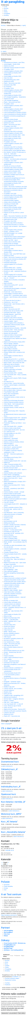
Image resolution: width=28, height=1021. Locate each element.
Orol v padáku (8, 659)
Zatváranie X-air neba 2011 (11, 662)
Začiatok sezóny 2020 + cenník (12, 173)
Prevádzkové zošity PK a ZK (11, 531)
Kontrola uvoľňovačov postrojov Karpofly (15, 711)
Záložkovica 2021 (9, 157)
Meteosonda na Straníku (10, 536)
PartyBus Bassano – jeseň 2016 (12, 314)
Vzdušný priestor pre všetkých (12, 604)
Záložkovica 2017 (8, 307)
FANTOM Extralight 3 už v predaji (13, 233)
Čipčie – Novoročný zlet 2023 (12, 124)
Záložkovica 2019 (9, 210)
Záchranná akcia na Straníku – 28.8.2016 (15, 328)
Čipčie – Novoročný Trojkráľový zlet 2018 (15, 257)
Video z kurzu (7, 376)
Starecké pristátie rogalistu (11, 200)
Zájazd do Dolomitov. (10, 326)
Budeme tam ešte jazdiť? (10, 333)
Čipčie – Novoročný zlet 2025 (12, 83)
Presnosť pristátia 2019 (10, 198)
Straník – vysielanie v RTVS (11, 231)
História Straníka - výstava (11, 405)
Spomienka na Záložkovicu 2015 (13, 388)
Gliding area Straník (9, 523)
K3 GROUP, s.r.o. (16, 976)
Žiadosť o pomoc (8, 436)
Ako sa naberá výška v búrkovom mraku (15, 390)
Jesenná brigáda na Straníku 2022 (13, 133)
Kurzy (6, 964)
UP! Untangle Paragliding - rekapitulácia (15, 97)
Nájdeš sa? (7, 462)
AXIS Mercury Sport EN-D (11, 645)
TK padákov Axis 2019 (10, 193)
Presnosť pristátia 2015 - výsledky (13, 373)
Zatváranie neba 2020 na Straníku (13, 167)
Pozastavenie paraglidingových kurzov (14, 178)
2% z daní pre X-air (11, 728)
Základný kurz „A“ (9, 769)
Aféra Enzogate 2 (8, 443)
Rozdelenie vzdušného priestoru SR (13, 638)
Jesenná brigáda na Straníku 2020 (13, 169)
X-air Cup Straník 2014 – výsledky (13, 426)
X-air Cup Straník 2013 (10, 500)
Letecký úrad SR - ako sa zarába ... (13, 688)
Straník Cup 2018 (8, 248)
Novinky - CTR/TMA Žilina (11, 619)
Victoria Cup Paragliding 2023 (12, 110)
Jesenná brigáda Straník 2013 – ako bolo (15, 461)
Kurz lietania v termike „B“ (13, 802)
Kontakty (6, 15)
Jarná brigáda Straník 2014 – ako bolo (14, 430)
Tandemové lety (8, 517)
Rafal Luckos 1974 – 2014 (11, 445)
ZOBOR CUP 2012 (9, 576)
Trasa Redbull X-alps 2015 (11, 392)
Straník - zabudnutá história (11, 661)
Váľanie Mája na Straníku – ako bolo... (14, 345)
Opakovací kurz (8, 794)
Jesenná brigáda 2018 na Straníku (13, 229)
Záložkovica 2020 (9, 185)
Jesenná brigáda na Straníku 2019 (13, 197)
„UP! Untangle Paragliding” (11, 100)
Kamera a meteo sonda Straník (12, 428)
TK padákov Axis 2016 (10, 316)
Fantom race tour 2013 (10, 528)
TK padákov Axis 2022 (10, 126)
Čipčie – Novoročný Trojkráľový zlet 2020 (15, 186)
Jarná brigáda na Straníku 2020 (12, 183)
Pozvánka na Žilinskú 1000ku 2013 (13, 466)
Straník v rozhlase (9, 700)
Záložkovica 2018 (9, 255)
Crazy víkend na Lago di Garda (12, 705)
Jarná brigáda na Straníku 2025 (12, 76)
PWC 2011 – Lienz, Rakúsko (11, 702)
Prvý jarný (6, 519)
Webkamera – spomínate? (11, 438)
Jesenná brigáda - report (11, 321)
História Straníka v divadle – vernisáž (14, 492)
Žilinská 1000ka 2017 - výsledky (12, 267)
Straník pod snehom (9, 626)
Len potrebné (12, 1013)
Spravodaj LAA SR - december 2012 (14, 533)
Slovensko (7, 884)
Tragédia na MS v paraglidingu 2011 (13, 695)
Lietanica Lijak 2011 (9, 712)
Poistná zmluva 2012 (9, 635)
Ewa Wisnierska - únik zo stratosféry (14, 512)
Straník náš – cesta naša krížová (12, 292)
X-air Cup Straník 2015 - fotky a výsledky (15, 374)
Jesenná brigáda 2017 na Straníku (13, 274)
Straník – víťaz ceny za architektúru (13, 319)
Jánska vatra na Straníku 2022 (12, 136)
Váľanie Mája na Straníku (10, 348)
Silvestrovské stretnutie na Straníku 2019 (15, 188)
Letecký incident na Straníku (11, 585)
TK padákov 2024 (9, 88)
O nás (5, 6)
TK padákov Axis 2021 (10, 142)
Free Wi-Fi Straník (9, 502)
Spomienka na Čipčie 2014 (11, 448)
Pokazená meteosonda (10, 262)
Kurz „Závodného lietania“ (13, 832)
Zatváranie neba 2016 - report (12, 312)
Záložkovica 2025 (9, 81)
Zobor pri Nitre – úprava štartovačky (14, 383)
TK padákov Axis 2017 (10, 261)
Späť (3, 51)
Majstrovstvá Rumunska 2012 (12, 618)
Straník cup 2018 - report (11, 240)
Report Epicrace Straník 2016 (12, 350)
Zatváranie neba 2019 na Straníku (13, 195)
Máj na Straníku (8, 283)
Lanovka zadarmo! (9, 690)
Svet (5, 890)
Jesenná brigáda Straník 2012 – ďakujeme (15, 540)
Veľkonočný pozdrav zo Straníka (13, 514)
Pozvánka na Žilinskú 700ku (11, 557)
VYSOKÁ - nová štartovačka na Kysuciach (15, 159)
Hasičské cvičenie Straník (11, 119)
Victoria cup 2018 (9, 235)
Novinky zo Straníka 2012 (11, 600)
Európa (6, 888)
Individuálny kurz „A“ (11, 786)
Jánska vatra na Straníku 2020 (12, 171)
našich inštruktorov (7, 766)
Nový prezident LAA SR (10, 521)
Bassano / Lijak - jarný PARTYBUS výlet (14, 254)
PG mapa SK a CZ (9, 381)
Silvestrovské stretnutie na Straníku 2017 (15, 259)
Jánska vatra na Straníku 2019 (12, 202)
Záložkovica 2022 (9, 140)
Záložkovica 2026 (9, 66)
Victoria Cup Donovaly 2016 (11, 331)
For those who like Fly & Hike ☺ (12, 300)
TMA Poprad (7, 636)
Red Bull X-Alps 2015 (9, 395)
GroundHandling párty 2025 (11, 79)
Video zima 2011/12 (9, 628)
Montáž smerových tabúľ (11, 467)
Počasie (5, 881)
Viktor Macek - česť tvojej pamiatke (13, 404)
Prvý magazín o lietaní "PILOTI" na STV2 (15, 476)
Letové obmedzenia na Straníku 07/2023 (15, 112)
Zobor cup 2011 (8, 707)
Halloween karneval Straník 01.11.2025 (14, 67)
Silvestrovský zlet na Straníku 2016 (13, 311)
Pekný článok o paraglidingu (11, 474)
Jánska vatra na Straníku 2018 (12, 242)
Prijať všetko (21, 1013)
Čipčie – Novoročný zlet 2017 (12, 309)
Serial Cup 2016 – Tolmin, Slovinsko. (14, 329)
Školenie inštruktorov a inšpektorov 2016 (15, 361)
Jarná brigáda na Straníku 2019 (12, 209)
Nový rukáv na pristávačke (11, 393)
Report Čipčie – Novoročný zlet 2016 (14, 362)
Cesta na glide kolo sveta (11, 440)
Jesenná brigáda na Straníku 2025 (13, 71)
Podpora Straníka (8, 655)
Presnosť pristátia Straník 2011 (12, 673)
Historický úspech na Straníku (12, 336)
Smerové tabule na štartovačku (12, 493)
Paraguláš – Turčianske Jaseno (12, 681)
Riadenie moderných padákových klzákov (15, 499)
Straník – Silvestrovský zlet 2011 (12, 652)
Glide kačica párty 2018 (10, 219)
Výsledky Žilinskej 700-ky (11, 552)
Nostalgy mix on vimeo (10, 588)
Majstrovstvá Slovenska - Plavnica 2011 (14, 709)
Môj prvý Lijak (8, 616)
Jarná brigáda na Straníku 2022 (12, 138)
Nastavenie (5, 1013)
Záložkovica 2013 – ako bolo (12, 526)
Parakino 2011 (7, 692)
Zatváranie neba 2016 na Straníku (13, 317)
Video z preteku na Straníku (11, 586)
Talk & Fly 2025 (8, 78)
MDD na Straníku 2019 (10, 205)
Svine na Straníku (8, 535)
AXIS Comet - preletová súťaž (12, 605)
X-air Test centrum (11, 894)
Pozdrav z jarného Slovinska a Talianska (15, 524)
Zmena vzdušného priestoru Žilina (13, 507)
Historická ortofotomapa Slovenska (13, 400)
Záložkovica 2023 (9, 123)
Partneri (5, 927)
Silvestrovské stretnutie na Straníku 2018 (15, 217)
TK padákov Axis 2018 (10, 221)
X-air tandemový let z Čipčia (11, 642)
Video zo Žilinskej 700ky (10, 538)
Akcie (5, 10)
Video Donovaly (8, 630)
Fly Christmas (7, 86)
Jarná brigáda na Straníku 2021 (12, 155)
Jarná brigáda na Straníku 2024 (12, 95)
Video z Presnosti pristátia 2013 (12, 464)
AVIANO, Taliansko (9, 435)
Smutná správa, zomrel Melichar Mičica (14, 150)
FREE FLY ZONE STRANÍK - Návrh (13, 590)
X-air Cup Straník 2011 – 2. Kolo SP (13, 704)
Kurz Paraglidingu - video (11, 569)
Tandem (7, 965)
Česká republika (8, 886)
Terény (6, 12)
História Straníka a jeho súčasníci (13, 473)
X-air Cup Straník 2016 (10, 347)
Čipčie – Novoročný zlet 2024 (12, 102)
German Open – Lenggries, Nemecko (14, 699)
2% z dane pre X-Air (9, 431)
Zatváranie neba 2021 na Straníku (13, 147)
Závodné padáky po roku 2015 (12, 433)
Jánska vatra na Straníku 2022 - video (14, 135)
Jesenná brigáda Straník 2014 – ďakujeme (15, 417)
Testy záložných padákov (11, 571)
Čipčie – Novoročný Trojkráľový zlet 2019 (15, 216)
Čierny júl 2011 (8, 693)
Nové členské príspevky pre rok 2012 (14, 650)
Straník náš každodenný (10, 595)
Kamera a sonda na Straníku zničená (14, 442)
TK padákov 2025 (9, 69)
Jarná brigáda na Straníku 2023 (12, 121)
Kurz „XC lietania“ (9, 821)
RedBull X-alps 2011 (9, 686)
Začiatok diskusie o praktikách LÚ (13, 668)
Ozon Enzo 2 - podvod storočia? (13, 447)
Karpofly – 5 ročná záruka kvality (13, 530)
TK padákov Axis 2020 (10, 160)
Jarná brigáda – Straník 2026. (12, 64)
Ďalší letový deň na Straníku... (12, 364)
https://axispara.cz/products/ (9, 915)
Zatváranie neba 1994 (10, 85)
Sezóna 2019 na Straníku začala (12, 207)
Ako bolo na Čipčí (9, 640)
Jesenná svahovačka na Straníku (13, 369)
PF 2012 (6, 654)
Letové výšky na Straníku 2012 (12, 602)
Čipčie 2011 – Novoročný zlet (12, 716)
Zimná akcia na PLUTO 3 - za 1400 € (14, 359)
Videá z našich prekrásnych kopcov (13, 657)
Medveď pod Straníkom (10, 697)
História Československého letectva (13, 402)
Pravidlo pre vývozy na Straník (12, 166)
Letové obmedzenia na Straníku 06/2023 (15, 114)
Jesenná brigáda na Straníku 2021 (13, 148)
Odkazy (5, 940)
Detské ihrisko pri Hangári (11, 243)
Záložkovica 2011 (8, 714)
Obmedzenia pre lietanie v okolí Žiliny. (14, 62)
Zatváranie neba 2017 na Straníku (13, 269)
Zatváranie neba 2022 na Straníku (13, 131)
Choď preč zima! (8, 516)
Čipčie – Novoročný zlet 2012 (12, 643)
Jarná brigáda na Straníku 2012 (12, 614)
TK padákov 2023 (9, 104)
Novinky (6, 8)
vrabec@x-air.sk (9, 850)
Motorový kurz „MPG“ (11, 814)
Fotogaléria (7, 13)
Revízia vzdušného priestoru (11, 633)
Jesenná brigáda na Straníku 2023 (13, 109)
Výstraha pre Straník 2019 (11, 204)
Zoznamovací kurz (10, 761)
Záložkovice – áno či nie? (11, 302)
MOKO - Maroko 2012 (10, 631)
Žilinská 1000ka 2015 (9, 371)
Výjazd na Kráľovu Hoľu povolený (13, 335)
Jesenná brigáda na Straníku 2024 (13, 90)
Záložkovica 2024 (9, 98)
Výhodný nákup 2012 (9, 624)
